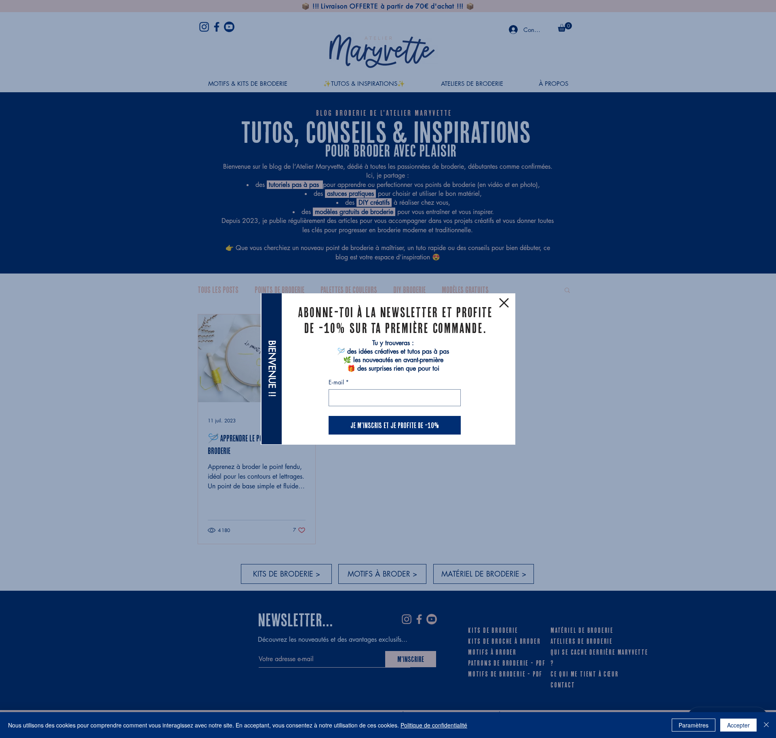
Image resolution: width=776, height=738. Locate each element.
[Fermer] (766, 725)
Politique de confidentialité (434, 725)
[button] (504, 303)
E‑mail (339, 382)
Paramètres (694, 725)
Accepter (738, 725)
